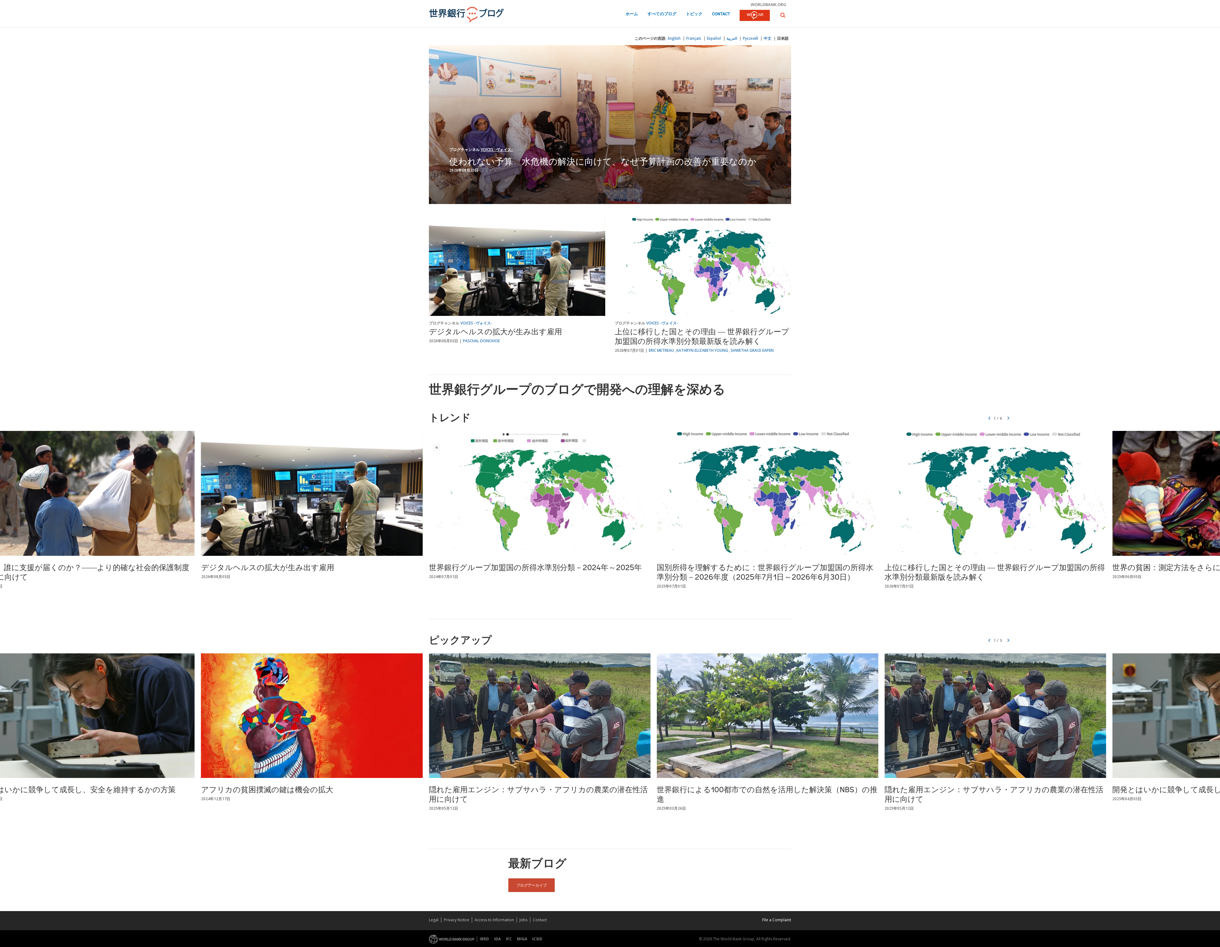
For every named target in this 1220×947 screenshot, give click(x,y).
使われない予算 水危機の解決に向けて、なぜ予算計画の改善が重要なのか (602, 161)
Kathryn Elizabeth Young (702, 350)
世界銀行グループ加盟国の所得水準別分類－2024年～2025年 (535, 568)
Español (714, 38)
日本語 (783, 38)
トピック (694, 14)
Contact (721, 14)
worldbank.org (768, 4)
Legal (433, 920)
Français (693, 38)
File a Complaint (776, 920)
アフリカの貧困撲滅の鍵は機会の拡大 (267, 790)
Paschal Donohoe (481, 341)
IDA (497, 939)
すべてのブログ (661, 14)
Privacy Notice (456, 920)
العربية (732, 38)
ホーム (632, 14)
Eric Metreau (661, 350)
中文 (767, 38)
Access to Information (494, 920)
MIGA (522, 939)
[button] (782, 15)
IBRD (484, 939)
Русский (750, 38)
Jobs (523, 920)
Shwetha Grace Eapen (752, 350)
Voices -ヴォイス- (497, 149)
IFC (509, 939)
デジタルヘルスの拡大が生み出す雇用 (495, 332)
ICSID (537, 939)
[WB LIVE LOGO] (755, 16)
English (674, 38)
